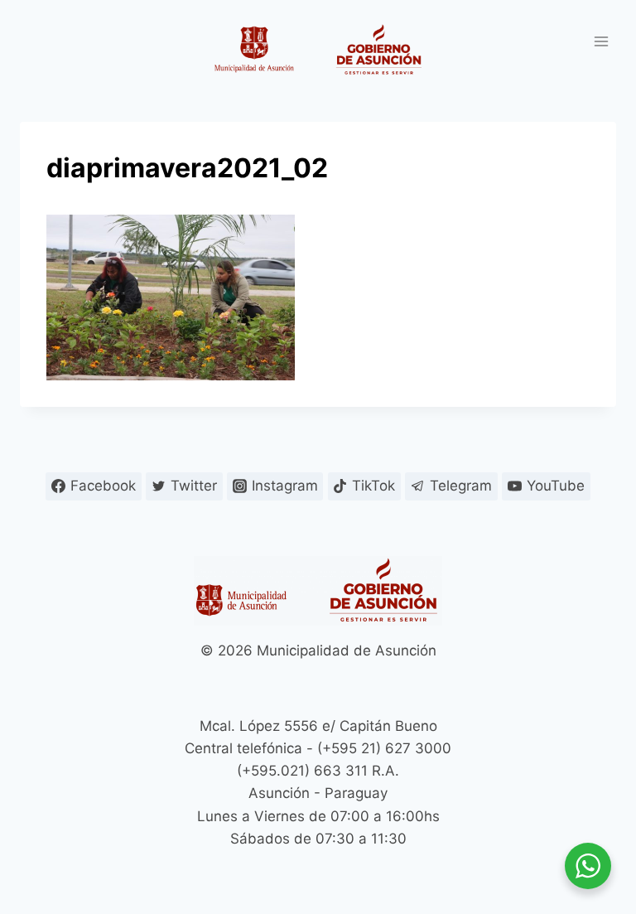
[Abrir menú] (600, 41)
